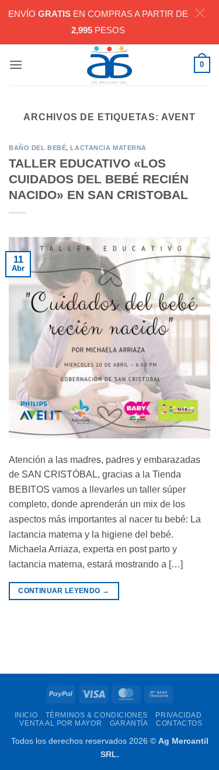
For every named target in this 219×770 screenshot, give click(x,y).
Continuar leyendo (63, 591)
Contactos (179, 723)
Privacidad (178, 715)
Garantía (129, 723)
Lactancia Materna (108, 147)
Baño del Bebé (37, 147)
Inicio (26, 715)
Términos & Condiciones (97, 715)
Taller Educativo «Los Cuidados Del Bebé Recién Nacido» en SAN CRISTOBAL (99, 178)
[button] (16, 64)
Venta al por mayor (60, 723)
